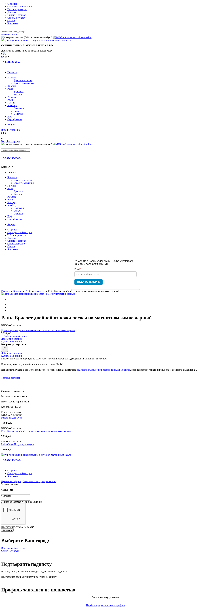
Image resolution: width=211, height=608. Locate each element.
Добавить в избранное (15, 336)
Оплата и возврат (16, 15)
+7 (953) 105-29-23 (11, 61)
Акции (11, 124)
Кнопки (11, 86)
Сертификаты (14, 119)
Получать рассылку (88, 281)
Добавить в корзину (11, 338)
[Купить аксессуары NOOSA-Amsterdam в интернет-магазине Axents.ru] (36, 40)
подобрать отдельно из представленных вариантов (103, 369)
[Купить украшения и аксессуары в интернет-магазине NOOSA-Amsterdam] (36, 454)
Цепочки (18, 113)
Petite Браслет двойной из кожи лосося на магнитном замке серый (36, 431)
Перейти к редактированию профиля (105, 605)
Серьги (17, 111)
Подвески (19, 108)
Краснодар (19, 548)
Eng (90, 37)
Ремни (10, 100)
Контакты (12, 23)
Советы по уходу (16, 17)
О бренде (12, 3)
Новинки (12, 72)
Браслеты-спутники (24, 83)
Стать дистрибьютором (19, 6)
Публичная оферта (11, 481)
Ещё (9, 116)
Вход (3, 130)
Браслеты (12, 77)
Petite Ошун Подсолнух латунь (17, 444)
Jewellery (12, 105)
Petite (10, 88)
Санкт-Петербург (10, 551)
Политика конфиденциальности (39, 481)
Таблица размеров (17, 9)
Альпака (11, 97)
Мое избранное (9, 34)
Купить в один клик (11, 341)
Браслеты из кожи (23, 80)
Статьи (11, 20)
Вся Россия (7, 548)
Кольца (11, 102)
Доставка (12, 12)
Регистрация (13, 130)
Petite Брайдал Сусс (11, 417)
